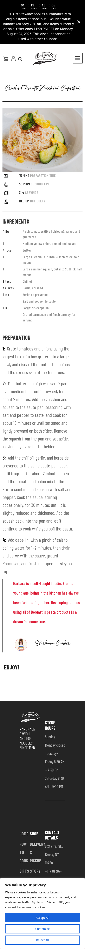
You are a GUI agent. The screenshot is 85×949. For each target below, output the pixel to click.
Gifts (24, 871)
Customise (42, 929)
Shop (34, 833)
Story (35, 871)
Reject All (42, 940)
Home (24, 833)
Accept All (42, 918)
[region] (42, 913)
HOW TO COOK (24, 852)
